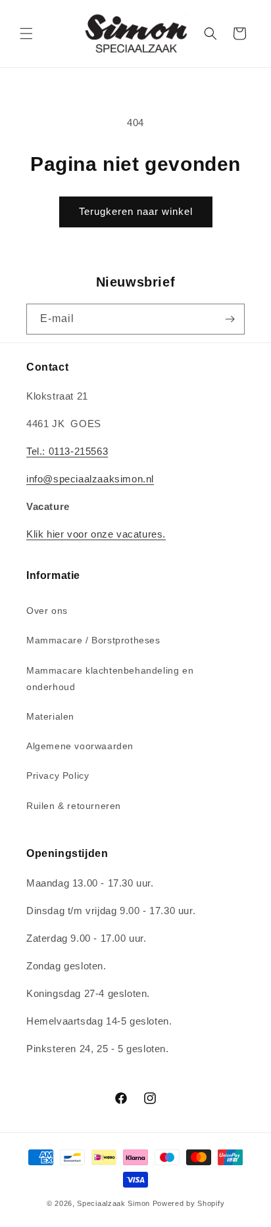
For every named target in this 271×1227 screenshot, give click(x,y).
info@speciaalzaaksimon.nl (90, 478)
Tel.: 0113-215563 (67, 451)
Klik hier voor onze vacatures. (96, 534)
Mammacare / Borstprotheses (93, 640)
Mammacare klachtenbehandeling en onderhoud (109, 678)
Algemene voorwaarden (80, 746)
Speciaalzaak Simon (113, 1203)
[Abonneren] (229, 319)
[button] (26, 33)
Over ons (47, 610)
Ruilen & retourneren (73, 805)
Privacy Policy (57, 775)
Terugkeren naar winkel (136, 211)
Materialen (50, 716)
